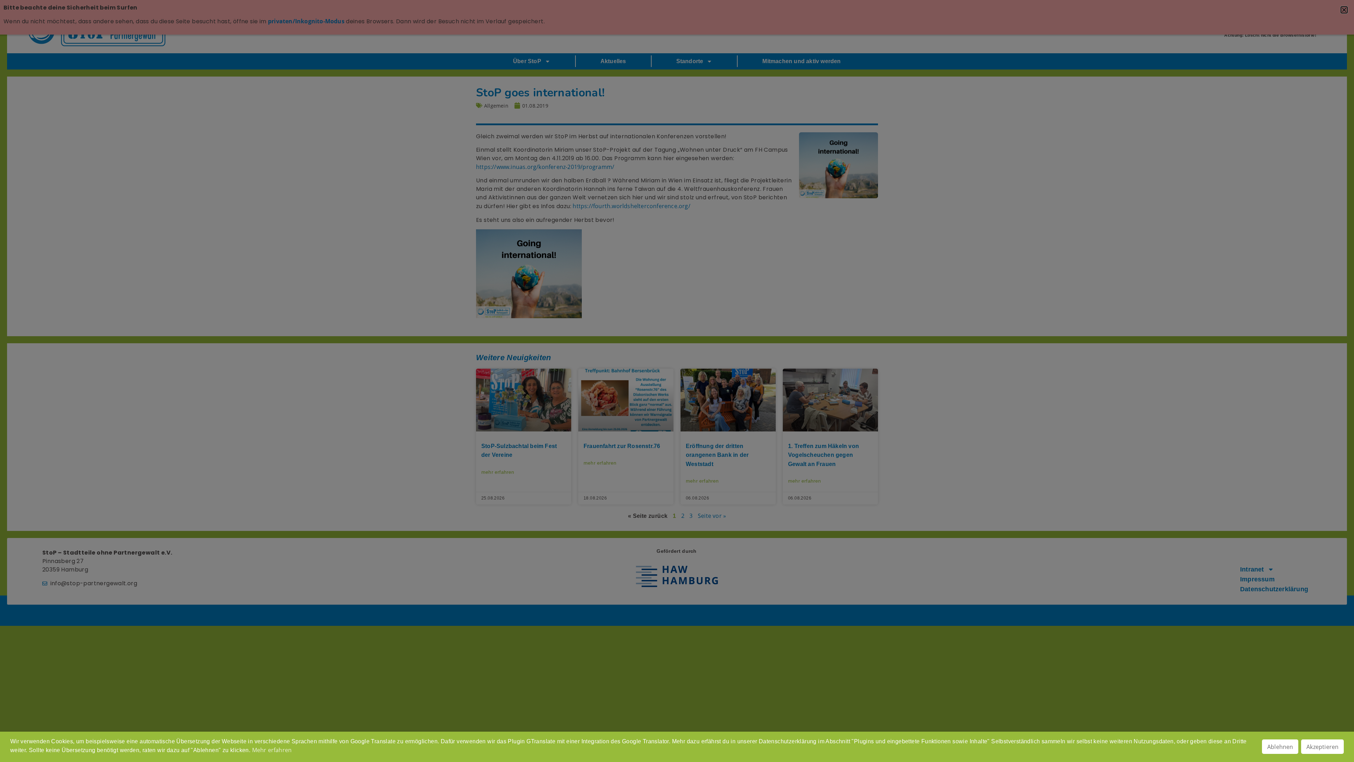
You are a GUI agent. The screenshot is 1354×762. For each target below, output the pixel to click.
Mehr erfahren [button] (272, 750)
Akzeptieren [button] (1322, 747)
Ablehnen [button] (1280, 747)
